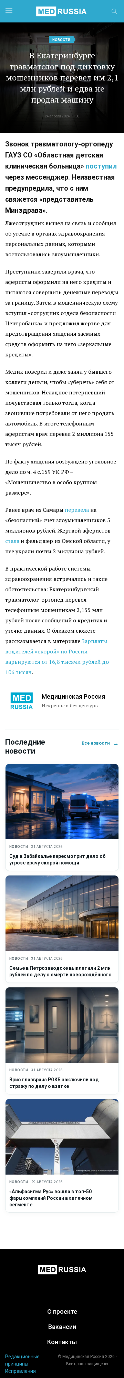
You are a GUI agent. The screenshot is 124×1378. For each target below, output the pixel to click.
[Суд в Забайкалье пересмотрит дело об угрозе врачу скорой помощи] (62, 802)
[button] (114, 12)
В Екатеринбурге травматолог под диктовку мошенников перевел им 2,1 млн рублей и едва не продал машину (62, 77)
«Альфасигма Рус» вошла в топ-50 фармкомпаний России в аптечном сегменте (51, 1198)
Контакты (62, 1342)
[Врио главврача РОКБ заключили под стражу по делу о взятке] (62, 1025)
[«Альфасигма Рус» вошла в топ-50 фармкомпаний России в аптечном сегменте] (62, 1137)
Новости (61, 40)
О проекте (62, 1311)
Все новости (100, 743)
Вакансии (62, 1326)
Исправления (20, 1371)
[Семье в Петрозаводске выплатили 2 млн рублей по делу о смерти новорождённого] (62, 913)
